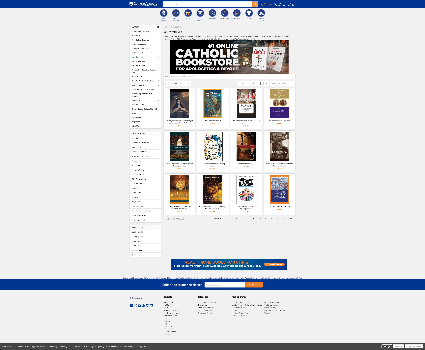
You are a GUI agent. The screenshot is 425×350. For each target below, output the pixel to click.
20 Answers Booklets (140, 48)
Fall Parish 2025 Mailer (171, 310)
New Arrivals (136, 36)
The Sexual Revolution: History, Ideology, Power (246, 207)
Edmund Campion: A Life (246, 163)
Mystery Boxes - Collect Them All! (144, 109)
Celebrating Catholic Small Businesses (142, 95)
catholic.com (168, 302)
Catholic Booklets (138, 105)
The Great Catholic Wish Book (143, 89)
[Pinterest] (143, 306)
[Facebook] (131, 306)
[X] (135, 306)
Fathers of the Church (139, 152)
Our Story (166, 305)
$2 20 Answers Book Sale (141, 31)
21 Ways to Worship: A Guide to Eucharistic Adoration (179, 207)
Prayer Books (137, 202)
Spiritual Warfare (138, 170)
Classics (135, 188)
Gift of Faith (136, 126)
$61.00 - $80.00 (137, 246)
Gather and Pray (270, 307)
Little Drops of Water (239, 315)
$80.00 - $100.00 (138, 250)
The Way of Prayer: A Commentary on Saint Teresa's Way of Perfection (179, 121)
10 (247, 219)
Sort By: (168, 83)
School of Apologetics (140, 40)
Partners (166, 321)
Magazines (136, 122)
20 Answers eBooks (139, 53)
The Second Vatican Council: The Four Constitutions (246, 121)
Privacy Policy (142, 346)
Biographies (136, 165)
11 (253, 219)
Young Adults (136, 193)
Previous (217, 219)
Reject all (398, 346)
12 (260, 219)
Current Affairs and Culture (141, 211)
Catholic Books (137, 57)
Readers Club (137, 77)
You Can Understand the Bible (279, 206)
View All (267, 313)
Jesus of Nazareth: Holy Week (279, 120)
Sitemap (166, 334)
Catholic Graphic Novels (140, 143)
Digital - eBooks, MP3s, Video (143, 81)
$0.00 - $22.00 (137, 232)
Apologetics (136, 147)
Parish (165, 307)
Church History (137, 161)
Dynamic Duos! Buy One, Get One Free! (144, 71)
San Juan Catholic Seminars (274, 310)
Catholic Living (137, 183)
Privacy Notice (168, 329)
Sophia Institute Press (240, 313)
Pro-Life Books (137, 206)
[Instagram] (147, 306)
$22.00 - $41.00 (137, 237)
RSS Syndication (169, 331)
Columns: (243, 83)
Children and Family (139, 220)
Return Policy (168, 318)
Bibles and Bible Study (140, 156)
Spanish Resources (139, 215)
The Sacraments (138, 174)
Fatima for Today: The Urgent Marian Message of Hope (179, 164)
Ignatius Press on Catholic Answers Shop (247, 305)
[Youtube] (139, 306)
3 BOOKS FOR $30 (138, 65)
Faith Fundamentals (139, 179)
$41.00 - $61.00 (137, 241)
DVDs (134, 113)
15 (277, 219)
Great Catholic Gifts (139, 85)
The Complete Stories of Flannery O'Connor (213, 164)
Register (281, 5)
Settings (386, 346)
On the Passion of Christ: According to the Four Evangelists (213, 207)
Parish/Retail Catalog (171, 313)
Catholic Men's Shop (239, 307)
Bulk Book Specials (139, 44)
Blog (165, 323)
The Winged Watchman (212, 120)
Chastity (135, 197)
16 (283, 219)
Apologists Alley (138, 100)
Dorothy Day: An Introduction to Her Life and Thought (279, 164)
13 (266, 219)
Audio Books (136, 117)
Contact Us (167, 326)
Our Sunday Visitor (271, 305)
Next (291, 219)
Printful (234, 310)
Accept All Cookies (414, 346)
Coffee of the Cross (271, 302)
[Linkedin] (151, 306)
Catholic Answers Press (240, 302)
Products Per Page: (279, 83)
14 (272, 219)
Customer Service (170, 315)
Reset (134, 255)
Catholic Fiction (137, 138)
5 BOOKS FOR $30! (138, 61)
